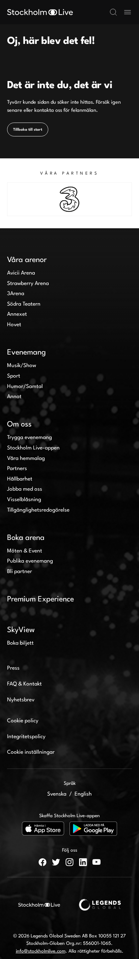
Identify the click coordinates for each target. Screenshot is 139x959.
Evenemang (26, 352)
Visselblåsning (24, 499)
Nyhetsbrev (20, 700)
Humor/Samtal (25, 386)
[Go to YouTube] (96, 862)
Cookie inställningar (31, 752)
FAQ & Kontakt (24, 684)
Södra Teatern (23, 304)
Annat (14, 396)
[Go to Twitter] (56, 862)
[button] (113, 12)
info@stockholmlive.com (40, 951)
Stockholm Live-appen (33, 448)
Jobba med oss (24, 489)
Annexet (17, 314)
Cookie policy (22, 721)
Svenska (56, 794)
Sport (13, 376)
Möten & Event (24, 551)
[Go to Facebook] (42, 862)
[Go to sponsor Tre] (69, 199)
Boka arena (26, 538)
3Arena (15, 293)
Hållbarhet (19, 479)
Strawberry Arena (28, 283)
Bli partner (19, 571)
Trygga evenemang (29, 437)
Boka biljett (20, 643)
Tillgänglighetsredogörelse (38, 510)
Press (13, 668)
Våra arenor (27, 260)
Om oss (19, 424)
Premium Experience (40, 599)
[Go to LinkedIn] (83, 862)
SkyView (21, 630)
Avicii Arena (21, 273)
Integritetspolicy (26, 737)
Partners (17, 468)
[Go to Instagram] (69, 862)
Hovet (14, 325)
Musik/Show (21, 365)
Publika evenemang (30, 561)
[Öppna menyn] (127, 12)
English (83, 794)
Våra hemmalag (26, 458)
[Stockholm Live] (40, 12)
